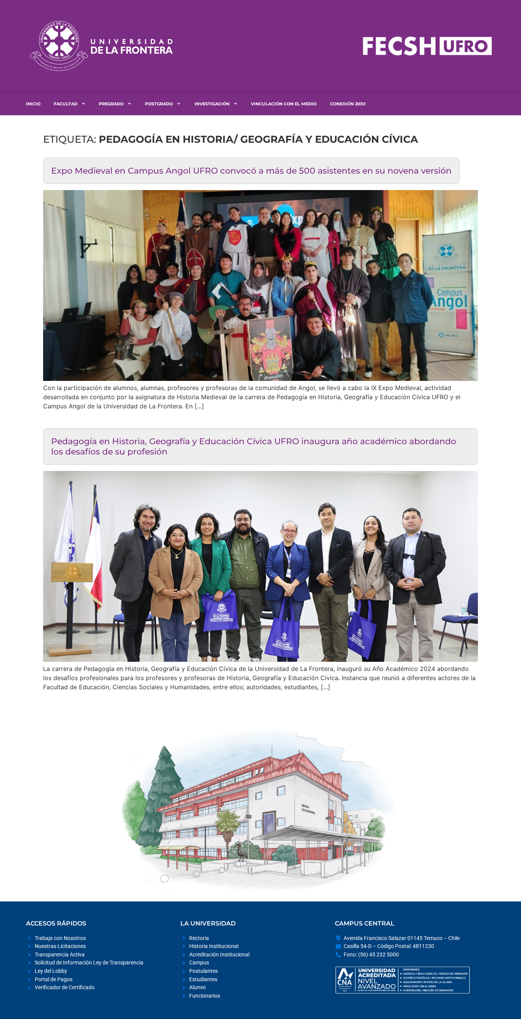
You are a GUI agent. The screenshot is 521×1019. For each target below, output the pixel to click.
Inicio (33, 103)
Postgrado (159, 103)
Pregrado (111, 103)
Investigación (212, 103)
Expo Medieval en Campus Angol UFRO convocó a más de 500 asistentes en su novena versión (251, 170)
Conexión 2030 (347, 103)
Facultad (65, 103)
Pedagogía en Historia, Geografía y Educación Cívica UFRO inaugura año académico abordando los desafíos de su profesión (253, 446)
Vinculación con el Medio (284, 103)
